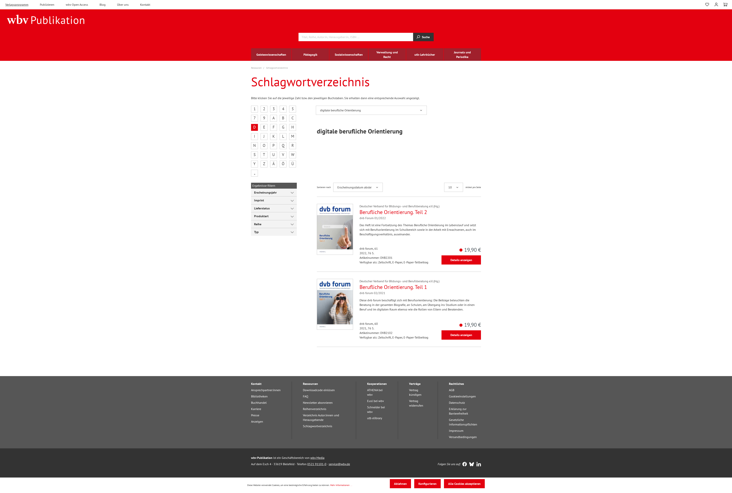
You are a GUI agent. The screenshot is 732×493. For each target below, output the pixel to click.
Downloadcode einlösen (319, 390)
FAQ (305, 396)
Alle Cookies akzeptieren (464, 484)
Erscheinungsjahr (265, 192)
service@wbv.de (339, 464)
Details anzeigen (461, 260)
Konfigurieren (427, 484)
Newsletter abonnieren (318, 403)
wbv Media (317, 458)
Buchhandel (259, 403)
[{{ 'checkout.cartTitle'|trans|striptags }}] (725, 4)
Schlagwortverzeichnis (317, 426)
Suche (426, 37)
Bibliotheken (259, 396)
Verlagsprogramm (16, 4)
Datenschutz (457, 403)
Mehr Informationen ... (341, 485)
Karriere (256, 409)
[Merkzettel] (707, 4)
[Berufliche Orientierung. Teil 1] (335, 304)
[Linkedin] (478, 464)
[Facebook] (464, 464)
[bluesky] (471, 464)
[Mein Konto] (716, 4)
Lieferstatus (262, 208)
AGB (451, 390)
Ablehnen (400, 484)
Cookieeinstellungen (462, 396)
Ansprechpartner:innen (266, 390)
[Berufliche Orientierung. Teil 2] (335, 229)
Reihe (257, 224)
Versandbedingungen (463, 437)
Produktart (261, 216)
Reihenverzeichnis (314, 409)
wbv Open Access (77, 4)
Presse (255, 415)
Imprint (259, 200)
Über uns (123, 4)
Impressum (456, 431)
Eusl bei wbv (375, 401)
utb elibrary (374, 418)
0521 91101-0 (316, 464)
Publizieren (47, 4)
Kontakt (145, 4)
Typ (256, 232)
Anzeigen (257, 421)
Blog (103, 4)
